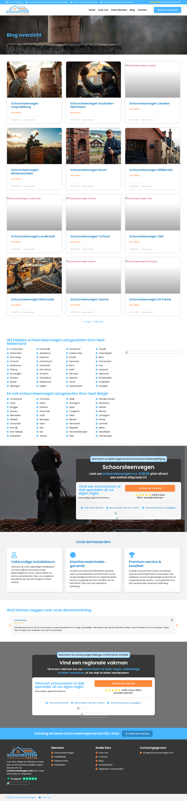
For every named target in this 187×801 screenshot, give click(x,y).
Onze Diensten (119, 9)
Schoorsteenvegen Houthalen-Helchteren (92, 105)
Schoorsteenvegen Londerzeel (33, 236)
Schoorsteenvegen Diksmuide (32, 299)
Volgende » (99, 321)
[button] (10, 625)
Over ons (103, 9)
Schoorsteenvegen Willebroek (151, 170)
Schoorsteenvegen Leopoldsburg (24, 105)
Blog (132, 9)
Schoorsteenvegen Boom (88, 170)
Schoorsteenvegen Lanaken (149, 103)
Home (92, 9)
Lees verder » (16, 112)
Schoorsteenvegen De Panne (150, 299)
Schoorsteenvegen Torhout (90, 236)
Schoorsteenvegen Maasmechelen (24, 171)
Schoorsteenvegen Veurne (89, 299)
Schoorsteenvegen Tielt (146, 236)
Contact (142, 9)
